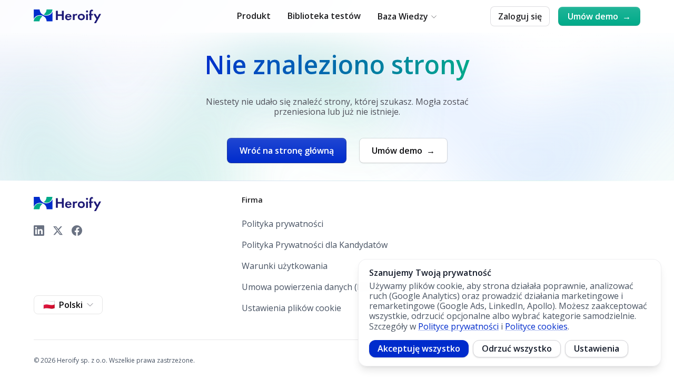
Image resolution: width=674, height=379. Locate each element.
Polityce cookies (536, 326)
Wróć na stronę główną (287, 150)
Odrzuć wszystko (517, 348)
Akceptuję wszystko (419, 348)
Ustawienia (596, 348)
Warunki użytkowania (285, 266)
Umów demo (599, 16)
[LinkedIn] (39, 230)
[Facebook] (77, 230)
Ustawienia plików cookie (291, 308)
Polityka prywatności (282, 224)
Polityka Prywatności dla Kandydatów (315, 245)
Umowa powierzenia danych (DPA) (309, 287)
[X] (58, 230)
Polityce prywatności (458, 326)
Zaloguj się (520, 16)
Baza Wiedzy (403, 17)
